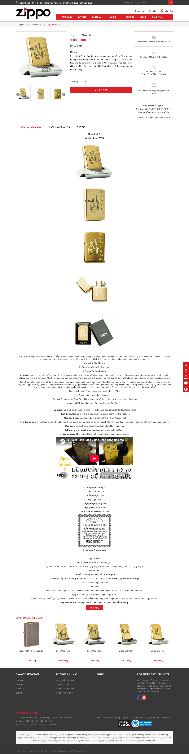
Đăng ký (152, 11)
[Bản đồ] (186, 377)
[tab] (30, 127)
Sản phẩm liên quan (29, 617)
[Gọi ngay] (186, 365)
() (130, 578)
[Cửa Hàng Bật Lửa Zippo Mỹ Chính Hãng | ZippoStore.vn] (34, 13)
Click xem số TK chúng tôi (102, 574)
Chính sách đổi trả (64, 684)
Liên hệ (19, 692)
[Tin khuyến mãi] (186, 371)
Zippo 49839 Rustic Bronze (31, 650)
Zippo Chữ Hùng (63, 650)
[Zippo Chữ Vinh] (126, 635)
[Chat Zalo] (186, 389)
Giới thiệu (20, 680)
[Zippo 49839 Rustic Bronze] (31, 635)
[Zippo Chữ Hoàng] (94, 635)
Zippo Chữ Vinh (126, 650)
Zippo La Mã (75, 598)
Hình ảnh (20, 688)
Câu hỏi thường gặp (65, 692)
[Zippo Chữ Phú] (158, 635)
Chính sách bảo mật (65, 688)
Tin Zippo (20, 684)
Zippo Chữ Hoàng (94, 650)
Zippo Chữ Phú (157, 650)
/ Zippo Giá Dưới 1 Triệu (35, 24)
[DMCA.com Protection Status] (124, 723)
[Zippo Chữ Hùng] (63, 635)
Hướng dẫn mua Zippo (66, 680)
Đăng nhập (140, 11)
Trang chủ (20, 24)
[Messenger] (186, 383)
